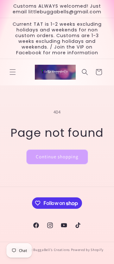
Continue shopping (57, 157)
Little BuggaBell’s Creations (46, 250)
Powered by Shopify (87, 250)
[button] (13, 72)
